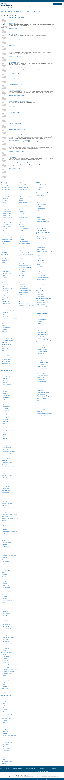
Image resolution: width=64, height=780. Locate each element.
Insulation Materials (6, 516)
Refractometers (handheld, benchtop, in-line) (9, 532)
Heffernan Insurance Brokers (16, 90)
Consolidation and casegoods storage (45, 413)
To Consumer (40, 407)
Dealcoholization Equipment (7, 453)
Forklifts (3, 494)
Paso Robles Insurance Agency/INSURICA (19, 140)
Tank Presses (5, 564)
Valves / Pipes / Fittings (6, 633)
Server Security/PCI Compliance (44, 392)
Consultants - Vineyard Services (25, 269)
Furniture (4, 346)
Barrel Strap (4, 192)
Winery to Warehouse (42, 409)
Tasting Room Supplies (6, 361)
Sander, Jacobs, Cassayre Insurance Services (20, 162)
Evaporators (4, 460)
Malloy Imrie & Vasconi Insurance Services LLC (20, 101)
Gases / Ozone (5, 724)
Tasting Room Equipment (7, 353)
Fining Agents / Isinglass (6, 718)
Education (39, 189)
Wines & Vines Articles (42, 770)
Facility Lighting (41, 211)
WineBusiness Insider (42, 768)
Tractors (21, 258)
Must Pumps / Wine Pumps (7, 540)
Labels (3, 286)
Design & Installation (42, 204)
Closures (3, 269)
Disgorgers (4, 583)
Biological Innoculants (6, 699)
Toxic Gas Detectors (41, 309)
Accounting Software (42, 379)
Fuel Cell (4, 497)
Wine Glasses (4, 365)
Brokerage (4, 733)
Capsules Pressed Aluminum (8, 306)
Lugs (21, 215)
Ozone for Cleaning (6, 729)
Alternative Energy (40, 195)
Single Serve (4, 331)
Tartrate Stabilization (6, 620)
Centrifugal (4, 544)
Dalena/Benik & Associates (15, 56)
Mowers (21, 230)
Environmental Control (6, 458)
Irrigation (21, 219)
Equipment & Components (43, 210)
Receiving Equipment (6, 568)
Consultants (39, 321)
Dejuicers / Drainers (6, 454)
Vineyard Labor (22, 282)
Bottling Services (5, 654)
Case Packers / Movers (6, 415)
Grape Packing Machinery (25, 228)
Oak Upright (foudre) (6, 226)
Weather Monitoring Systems (25, 265)
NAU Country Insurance (14, 112)
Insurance (39, 264)
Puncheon (4, 230)
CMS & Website (41, 364)
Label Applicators (5, 408)
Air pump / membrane (6, 542)
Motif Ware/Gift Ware (6, 350)
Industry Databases (4, 769)
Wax (3, 320)
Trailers (20, 260)
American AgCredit (13, 23)
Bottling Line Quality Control (8, 382)
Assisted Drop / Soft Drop (7, 417)
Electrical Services (41, 208)
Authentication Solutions (6, 256)
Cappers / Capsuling (6, 384)
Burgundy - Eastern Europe (7, 219)
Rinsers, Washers (5, 410)
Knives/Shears (23, 213)
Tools (20, 256)
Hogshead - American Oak (7, 224)
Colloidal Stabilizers (6, 624)
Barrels (3, 206)
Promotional (4, 329)
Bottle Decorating (5, 260)
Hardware (39, 386)
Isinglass (4, 722)
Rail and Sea (40, 405)
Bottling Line (4, 378)
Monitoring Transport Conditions (44, 403)
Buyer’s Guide (28, 6)
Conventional (22, 294)
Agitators (4, 602)
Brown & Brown (12, 51)
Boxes (3, 264)
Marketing (39, 325)
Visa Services (22, 286)
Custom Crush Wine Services (7, 665)
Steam (3, 436)
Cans (3, 334)
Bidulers (4, 577)
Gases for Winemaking (7, 727)
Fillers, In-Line (5, 391)
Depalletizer (4, 402)
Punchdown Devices (6, 639)
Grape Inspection (5, 505)
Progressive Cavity (6, 553)
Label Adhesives (5, 290)
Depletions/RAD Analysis (42, 345)
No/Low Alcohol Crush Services (8, 667)
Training (39, 286)
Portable (4, 618)
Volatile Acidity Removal (6, 645)
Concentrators (5, 441)
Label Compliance (41, 275)
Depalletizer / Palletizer (7, 389)
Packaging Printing (6, 327)
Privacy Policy (25, 775)
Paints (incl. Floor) (6, 748)
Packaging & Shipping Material (8, 321)
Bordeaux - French (6, 215)
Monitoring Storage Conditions (44, 415)
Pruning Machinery (23, 233)
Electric (3, 495)
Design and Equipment (24, 220)
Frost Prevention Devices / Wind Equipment (25, 205)
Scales (3, 572)
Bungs (3, 233)
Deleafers (22, 226)
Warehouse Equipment (6, 646)
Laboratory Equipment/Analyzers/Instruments (8, 521)
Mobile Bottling (5, 658)
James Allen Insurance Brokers (16, 95)
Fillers (3, 404)
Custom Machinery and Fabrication (9, 451)
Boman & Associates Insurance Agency (18, 39)
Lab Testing (22, 271)
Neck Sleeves (5, 316)
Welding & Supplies (6, 648)
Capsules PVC (5, 308)
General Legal (40, 273)
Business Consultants (41, 240)
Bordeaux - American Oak (7, 211)
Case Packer (5, 386)
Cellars (3, 423)
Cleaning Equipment (6, 604)
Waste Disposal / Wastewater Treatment (45, 225)
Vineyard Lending (41, 260)
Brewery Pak (12, 45)
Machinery (21, 224)
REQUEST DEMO (57, 4)
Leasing (39, 258)
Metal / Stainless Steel (6, 613)
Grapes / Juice (5, 731)
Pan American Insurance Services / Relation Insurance (22, 134)
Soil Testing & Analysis (24, 252)
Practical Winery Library (43, 771)
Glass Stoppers (5, 271)
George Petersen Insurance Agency (17, 67)
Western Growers (13, 174)
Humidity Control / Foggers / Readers (9, 514)
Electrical (38, 202)
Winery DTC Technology (41, 360)
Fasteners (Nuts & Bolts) (7, 462)
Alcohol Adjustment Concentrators (8, 374)
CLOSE (45, 779)
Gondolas (21, 207)
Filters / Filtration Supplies (7, 712)
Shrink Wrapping (5, 397)
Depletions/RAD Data (42, 347)
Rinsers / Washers (6, 395)
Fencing (21, 200)
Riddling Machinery (6, 592)
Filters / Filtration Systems (7, 475)
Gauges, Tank (4, 501)
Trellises (21, 261)
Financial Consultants (41, 249)
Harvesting (21, 275)
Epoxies (4, 746)
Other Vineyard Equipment (24, 243)
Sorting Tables (5, 574)
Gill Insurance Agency (14, 73)
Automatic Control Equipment (7, 376)
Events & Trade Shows (41, 191)
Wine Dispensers (5, 357)
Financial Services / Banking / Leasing (44, 251)
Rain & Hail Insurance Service (16, 151)
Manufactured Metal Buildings (43, 221)
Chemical (4, 432)
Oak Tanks (4, 615)
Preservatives (5, 707)
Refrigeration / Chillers (6, 570)
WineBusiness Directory (17, 769)
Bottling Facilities (5, 656)
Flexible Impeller (5, 546)
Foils (3, 314)
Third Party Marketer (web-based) (44, 328)
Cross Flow (4, 477)
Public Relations (40, 330)
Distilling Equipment (6, 456)
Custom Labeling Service (7, 288)
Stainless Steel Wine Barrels (8, 232)
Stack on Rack (5, 198)
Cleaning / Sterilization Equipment (8, 430)
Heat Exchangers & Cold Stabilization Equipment (9, 508)
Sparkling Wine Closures (7, 279)
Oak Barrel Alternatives (6, 241)
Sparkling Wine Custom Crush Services (10, 669)
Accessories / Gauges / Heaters (8, 600)
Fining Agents (5, 720)
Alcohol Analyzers (5, 523)
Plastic (3, 617)
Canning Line (4, 400)
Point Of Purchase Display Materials (9, 352)
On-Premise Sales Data (42, 351)
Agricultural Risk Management (16, 17)
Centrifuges (4, 425)
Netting (20, 301)
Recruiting (40, 282)
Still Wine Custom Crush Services (9, 671)
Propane (4, 499)
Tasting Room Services (6, 359)
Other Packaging (5, 295)
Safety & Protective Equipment (43, 306)
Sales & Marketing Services (42, 334)
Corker (3, 387)
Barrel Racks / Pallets (6, 189)
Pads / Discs (4, 716)
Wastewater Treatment (42, 230)
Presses (3, 559)
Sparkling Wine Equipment (7, 576)
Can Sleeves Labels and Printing (8, 333)
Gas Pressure (5, 548)
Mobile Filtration (5, 688)
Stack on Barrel (5, 196)
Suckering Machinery (24, 241)
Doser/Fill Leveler (5, 585)
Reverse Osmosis (6, 488)
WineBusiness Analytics (7, 1)
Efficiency (39, 206)
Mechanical (22, 279)
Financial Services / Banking (43, 256)
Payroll (39, 388)
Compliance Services (41, 247)
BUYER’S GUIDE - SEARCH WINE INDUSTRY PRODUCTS (21, 11)
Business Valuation (41, 245)
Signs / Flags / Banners (42, 319)
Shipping (38, 400)
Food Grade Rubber (6, 490)
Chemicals (4, 701)
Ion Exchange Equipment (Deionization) (10, 518)
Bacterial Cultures (5, 698)
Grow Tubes (21, 299)
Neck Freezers (5, 591)
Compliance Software (42, 366)
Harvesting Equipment (23, 217)
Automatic (4, 202)
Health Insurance (41, 269)
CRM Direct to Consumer (42, 368)
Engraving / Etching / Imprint (8, 366)
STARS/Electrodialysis (6, 628)
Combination (5, 675)
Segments (4, 248)
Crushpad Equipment (6, 449)
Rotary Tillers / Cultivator (25, 235)
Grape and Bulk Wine (42, 402)
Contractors (22, 284)
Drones (20, 194)
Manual (21, 277)
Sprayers (22, 237)
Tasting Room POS (41, 373)
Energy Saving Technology (42, 213)
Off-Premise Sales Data (42, 349)
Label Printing (5, 292)
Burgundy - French (6, 220)
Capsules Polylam (6, 303)
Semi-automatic (5, 204)
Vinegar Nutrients (5, 752)
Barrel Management (6, 207)
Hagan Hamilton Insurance (15, 84)
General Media (40, 294)
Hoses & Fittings (5, 512)
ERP (38, 384)
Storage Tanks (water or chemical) (26, 254)
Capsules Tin (5, 312)
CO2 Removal (4, 438)
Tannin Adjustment (6, 686)
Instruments (4, 527)
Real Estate (39, 288)
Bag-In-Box (4, 258)
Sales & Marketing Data (41, 332)
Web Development (41, 394)
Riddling (4, 471)
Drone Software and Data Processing (27, 196)
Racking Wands (5, 641)
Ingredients (4, 705)
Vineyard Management (23, 288)
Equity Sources (40, 255)
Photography (4, 323)
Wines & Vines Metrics (42, 769)
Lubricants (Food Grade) (7, 742)
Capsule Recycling (6, 301)
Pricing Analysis (41, 353)
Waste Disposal (41, 226)
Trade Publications (41, 296)
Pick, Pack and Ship (41, 416)
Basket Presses (5, 561)
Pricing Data (40, 355)
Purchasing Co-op (5, 690)
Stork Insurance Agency (14, 168)
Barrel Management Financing (44, 253)
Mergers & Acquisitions (41, 279)
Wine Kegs (4, 336)
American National (13, 28)
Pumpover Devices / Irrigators (8, 637)
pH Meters (4, 529)
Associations (39, 187)
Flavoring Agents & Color (7, 239)
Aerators (3, 373)
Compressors (4, 440)
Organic (21, 296)
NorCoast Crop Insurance (15, 118)
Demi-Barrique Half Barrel (7, 222)
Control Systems (5, 443)
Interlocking (4, 194)
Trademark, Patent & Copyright (44, 277)
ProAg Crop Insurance (14, 146)
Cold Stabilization (5, 622)
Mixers (3, 607)
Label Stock (4, 293)
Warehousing (39, 411)
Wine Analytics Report (19, 1)
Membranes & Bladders (7, 563)
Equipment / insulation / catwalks (8, 605)
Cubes (3, 245)
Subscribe (45, 6)
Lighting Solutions (5, 348)
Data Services (37, 6)
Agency (39, 317)
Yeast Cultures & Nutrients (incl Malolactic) (8, 762)
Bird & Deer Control (24, 189)
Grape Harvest (22, 209)
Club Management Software (43, 362)
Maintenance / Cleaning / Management (44, 302)
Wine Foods (4, 753)
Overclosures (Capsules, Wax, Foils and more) (10, 298)
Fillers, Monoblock (6, 406)
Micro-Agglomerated (6, 273)
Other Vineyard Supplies (24, 303)
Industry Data (39, 343)
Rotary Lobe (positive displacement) (9, 555)
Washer (4, 594)
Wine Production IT (40, 358)
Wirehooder (4, 596)
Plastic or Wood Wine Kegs (7, 338)
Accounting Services (41, 236)
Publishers (39, 292)
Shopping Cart (40, 371)
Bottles (3, 262)
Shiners (4, 740)
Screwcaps (4, 277)
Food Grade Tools (5, 492)
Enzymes (4, 711)
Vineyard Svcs (23, 273)
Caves (38, 198)
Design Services (5, 284)
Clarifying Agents (5, 709)
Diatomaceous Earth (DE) (7, 714)
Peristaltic (4, 550)
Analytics (15, 6)
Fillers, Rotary (5, 393)
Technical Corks (5, 282)
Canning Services (5, 660)
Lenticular (4, 481)
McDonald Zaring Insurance (15, 107)
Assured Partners (13, 34)
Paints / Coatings (5, 744)
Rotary (3, 473)
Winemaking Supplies (6, 755)
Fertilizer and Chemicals (24, 292)
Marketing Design (41, 336)
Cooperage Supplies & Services (8, 237)
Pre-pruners (22, 232)
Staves (3, 250)
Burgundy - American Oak (7, 217)
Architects (39, 197)
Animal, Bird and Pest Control (25, 187)
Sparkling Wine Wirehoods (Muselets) (9, 318)
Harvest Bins (22, 211)
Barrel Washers (5, 200)
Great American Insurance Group (17, 79)
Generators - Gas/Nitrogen (7, 503)
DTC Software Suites (42, 370)
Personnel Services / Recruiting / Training (45, 281)
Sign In (49, 4)
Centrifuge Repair (6, 427)
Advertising (39, 315)
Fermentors (4, 464)
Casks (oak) (4, 235)
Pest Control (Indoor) (41, 304)
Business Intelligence (42, 381)
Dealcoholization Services (7, 673)
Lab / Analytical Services (6, 680)
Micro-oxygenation (5, 538)
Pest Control (22, 191)
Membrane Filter (5, 482)
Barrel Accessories (5, 187)
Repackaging (4, 691)
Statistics (21, 6)
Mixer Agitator (5, 589)
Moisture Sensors (23, 250)
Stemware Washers (6, 355)
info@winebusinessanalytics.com (57, 771)
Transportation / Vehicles (42, 223)
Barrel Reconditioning (6, 209)
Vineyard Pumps (22, 263)
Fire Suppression (40, 300)
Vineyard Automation (41, 356)
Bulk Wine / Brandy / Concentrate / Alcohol (9, 736)
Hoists (3, 510)
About (50, 6)
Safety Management (41, 311)
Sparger (4, 399)
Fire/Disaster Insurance (42, 268)
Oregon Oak (4, 228)
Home (3, 759)
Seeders (21, 245)
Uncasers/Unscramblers (6, 630)
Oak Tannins (4, 252)
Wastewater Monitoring (42, 228)
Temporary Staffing (41, 284)
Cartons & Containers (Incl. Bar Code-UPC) (9, 267)
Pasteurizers (4, 557)
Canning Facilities (6, 662)
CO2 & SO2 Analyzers (6, 525)
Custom (4, 757)
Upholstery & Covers (6, 750)
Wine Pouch (4, 342)
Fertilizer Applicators (23, 202)
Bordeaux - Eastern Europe (7, 213)
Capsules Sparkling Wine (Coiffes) (9, 310)
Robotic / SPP (5, 421)
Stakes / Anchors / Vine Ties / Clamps (26, 305)
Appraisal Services (41, 241)
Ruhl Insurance (12, 157)
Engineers (39, 215)
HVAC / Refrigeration (41, 219)
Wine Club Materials (6, 363)
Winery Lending (41, 262)
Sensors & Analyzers (6, 535)
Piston (3, 551)
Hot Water (4, 434)
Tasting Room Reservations (43, 375)
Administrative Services (41, 238)
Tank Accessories (5, 598)
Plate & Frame (5, 484)
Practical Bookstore (4, 770)
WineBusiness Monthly (31, 1)
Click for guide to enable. (39, 779)
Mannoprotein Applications (7, 626)
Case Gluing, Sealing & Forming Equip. (9, 414)
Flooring (38, 217)
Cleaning (4, 703)
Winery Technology (40, 377)
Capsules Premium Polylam (7, 305)
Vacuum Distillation (6, 678)
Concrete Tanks (5, 611)
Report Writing (40, 390)
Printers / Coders (5, 566)
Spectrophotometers (6, 536)
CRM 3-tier (40, 383)
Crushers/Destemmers (6, 447)
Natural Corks (5, 275)
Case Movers (5, 419)
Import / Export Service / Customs (43, 398)
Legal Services (40, 271)
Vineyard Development (23, 280)
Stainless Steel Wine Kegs (7, 340)
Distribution (39, 323)
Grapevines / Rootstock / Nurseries (26, 298)
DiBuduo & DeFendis (14, 62)
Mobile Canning (5, 664)
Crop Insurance (41, 266)
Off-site (3, 684)
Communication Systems (24, 192)
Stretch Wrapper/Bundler (7, 412)
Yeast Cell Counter (5, 650)
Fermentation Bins (6, 469)
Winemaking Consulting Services (8, 693)
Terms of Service (19, 775)
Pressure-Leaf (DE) (6, 486)
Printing (3, 325)
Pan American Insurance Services (17, 129)
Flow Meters (22, 222)
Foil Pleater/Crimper (6, 587)
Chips (3, 243)
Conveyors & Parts (5, 445)
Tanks (3, 609)
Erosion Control (23, 248)
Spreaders (22, 239)
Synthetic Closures (6, 280)
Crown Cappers (5, 581)
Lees (3, 479)
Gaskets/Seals (5, 635)
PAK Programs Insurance (15, 123)
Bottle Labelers (5, 380)
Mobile (3, 682)
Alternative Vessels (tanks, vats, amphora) (8, 467)
